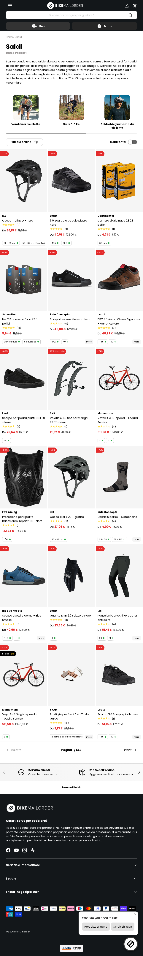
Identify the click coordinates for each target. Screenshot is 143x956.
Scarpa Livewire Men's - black (70, 319)
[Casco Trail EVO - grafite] (71, 477)
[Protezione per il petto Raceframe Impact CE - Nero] (23, 477)
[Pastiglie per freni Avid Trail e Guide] (71, 674)
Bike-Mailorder (22, 931)
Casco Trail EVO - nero (17, 220)
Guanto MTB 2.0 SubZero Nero (70, 615)
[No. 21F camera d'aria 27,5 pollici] (23, 279)
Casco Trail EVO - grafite (67, 517)
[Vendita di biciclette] (26, 107)
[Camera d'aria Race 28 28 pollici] (119, 180)
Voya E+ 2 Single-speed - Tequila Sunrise (19, 716)
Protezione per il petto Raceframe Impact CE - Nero (22, 519)
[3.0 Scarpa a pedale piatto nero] (71, 180)
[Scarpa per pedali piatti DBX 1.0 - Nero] (23, 378)
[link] (28, 750)
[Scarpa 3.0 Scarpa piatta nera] (119, 674)
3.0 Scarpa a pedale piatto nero (68, 223)
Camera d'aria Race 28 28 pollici (115, 223)
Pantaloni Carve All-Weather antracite (117, 618)
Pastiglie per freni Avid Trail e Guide (69, 716)
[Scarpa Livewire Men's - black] (71, 279)
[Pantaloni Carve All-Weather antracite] (119, 575)
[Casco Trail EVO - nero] (23, 180)
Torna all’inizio (71, 787)
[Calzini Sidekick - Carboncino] (119, 477)
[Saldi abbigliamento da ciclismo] (117, 107)
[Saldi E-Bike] (71, 107)
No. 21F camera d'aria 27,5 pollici (19, 321)
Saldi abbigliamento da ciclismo (117, 126)
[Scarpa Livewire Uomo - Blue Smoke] (23, 575)
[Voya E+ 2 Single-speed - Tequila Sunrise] (23, 674)
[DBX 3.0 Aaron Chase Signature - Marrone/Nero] (119, 279)
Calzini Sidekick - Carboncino (117, 517)
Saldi (19, 37)
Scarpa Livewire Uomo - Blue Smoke (21, 618)
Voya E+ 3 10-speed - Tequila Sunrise (118, 420)
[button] (135, 5)
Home (10, 37)
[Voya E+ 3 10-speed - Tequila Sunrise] (119, 378)
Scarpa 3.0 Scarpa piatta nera (118, 714)
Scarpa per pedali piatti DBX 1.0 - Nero (23, 420)
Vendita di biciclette (25, 124)
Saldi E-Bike (71, 124)
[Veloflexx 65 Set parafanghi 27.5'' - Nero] (71, 378)
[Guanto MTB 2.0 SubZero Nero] (71, 575)
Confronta (118, 142)
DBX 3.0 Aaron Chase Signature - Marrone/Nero (119, 321)
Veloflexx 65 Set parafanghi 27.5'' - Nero (69, 420)
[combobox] (71, 15)
